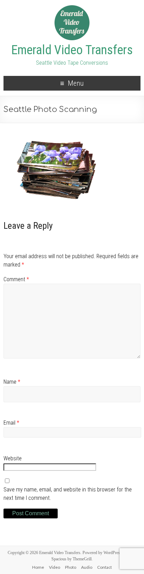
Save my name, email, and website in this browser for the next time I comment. (67, 493)
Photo (70, 567)
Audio (86, 567)
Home (38, 567)
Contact (104, 567)
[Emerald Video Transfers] (72, 8)
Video (54, 567)
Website (12, 458)
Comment (16, 279)
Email (11, 422)
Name (11, 381)
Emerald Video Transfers (72, 50)
